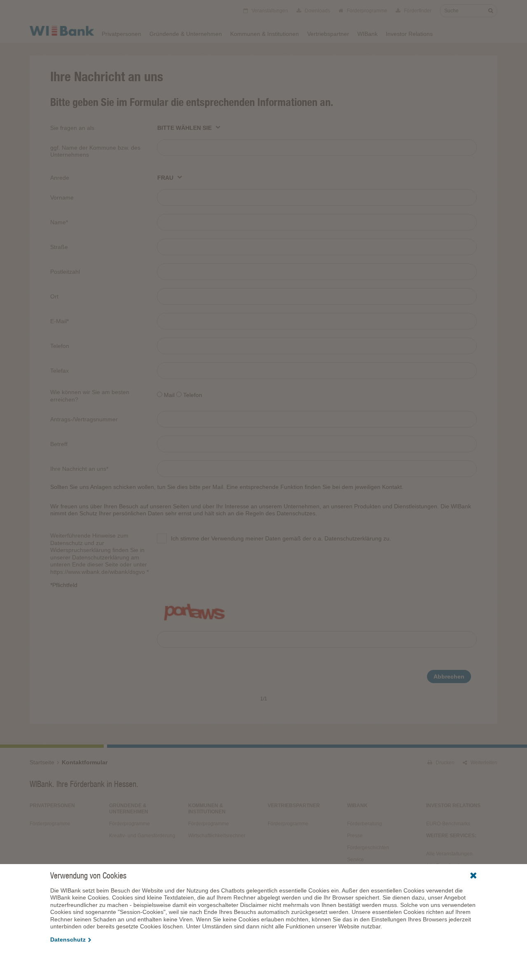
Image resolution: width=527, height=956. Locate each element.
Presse (355, 836)
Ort (54, 296)
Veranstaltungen (269, 11)
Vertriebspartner (328, 34)
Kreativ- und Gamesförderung (142, 836)
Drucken (444, 763)
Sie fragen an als (72, 127)
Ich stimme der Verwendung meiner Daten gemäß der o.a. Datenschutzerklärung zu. (281, 538)
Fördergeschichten (368, 847)
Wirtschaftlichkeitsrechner (216, 836)
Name (59, 222)
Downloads (316, 11)
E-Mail (59, 321)
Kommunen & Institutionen (264, 34)
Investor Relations (409, 34)
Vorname (62, 197)
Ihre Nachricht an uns (79, 468)
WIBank (367, 34)
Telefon (59, 346)
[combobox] (189, 127)
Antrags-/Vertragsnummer (84, 419)
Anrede (59, 177)
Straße (59, 247)
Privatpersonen (121, 34)
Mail (169, 395)
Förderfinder (417, 11)
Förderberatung (364, 824)
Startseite (42, 762)
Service (355, 859)
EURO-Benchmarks (448, 824)
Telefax (59, 370)
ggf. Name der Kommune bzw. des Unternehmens (95, 151)
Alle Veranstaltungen (449, 854)
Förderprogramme (366, 11)
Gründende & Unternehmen (185, 34)
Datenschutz (68, 939)
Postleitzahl (65, 271)
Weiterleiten (483, 763)
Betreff (59, 444)
